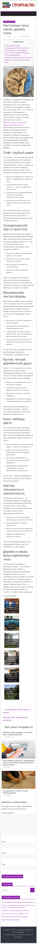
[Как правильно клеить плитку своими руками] (18, 772)
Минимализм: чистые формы (15, 50)
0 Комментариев (25, 36)
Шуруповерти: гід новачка (11, 920)
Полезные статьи (9, 22)
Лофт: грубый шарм (12, 46)
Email (4, 853)
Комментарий (8, 813)
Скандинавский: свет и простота (16, 48)
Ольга (16, 36)
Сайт (3, 864)
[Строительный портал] (4, 14)
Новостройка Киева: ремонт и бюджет (17, 711)
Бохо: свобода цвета (12, 55)
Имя (4, 842)
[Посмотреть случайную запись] (33, 14)
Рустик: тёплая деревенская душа (17, 53)
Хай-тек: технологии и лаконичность (18, 57)
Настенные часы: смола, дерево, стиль (15, 913)
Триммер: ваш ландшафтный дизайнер (15, 718)
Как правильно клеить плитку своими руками (15, 792)
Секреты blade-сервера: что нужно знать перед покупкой (17, 733)
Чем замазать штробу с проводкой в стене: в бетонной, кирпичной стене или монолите (18, 762)
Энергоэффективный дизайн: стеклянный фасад (18, 902)
